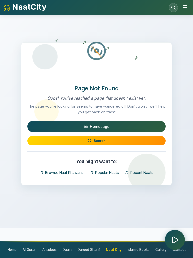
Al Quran (29, 250)
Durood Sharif (89, 250)
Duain (67, 250)
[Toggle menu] (185, 7)
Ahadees (49, 250)
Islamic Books (138, 250)
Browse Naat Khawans (64, 172)
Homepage (99, 126)
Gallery (161, 250)
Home (12, 250)
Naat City (114, 250)
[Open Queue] (175, 240)
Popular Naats (107, 172)
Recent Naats (141, 172)
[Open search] (173, 7)
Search (100, 141)
